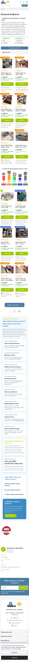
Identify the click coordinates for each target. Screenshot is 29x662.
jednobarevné (7, 384)
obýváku (13, 345)
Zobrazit (7, 84)
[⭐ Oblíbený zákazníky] (21, 196)
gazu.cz (15, 625)
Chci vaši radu (11, 515)
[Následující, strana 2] (14, 311)
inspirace (22, 34)
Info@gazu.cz (15, 618)
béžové (6, 395)
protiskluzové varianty (15, 359)
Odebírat (23, 587)
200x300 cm (10, 409)
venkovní (16, 347)
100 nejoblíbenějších (19, 420)
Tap (6, 71)
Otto (20, 241)
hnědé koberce (12, 395)
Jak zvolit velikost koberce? (13, 490)
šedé (20, 394)
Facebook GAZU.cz (15, 623)
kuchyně (10, 347)
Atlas (5, 420)
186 (19, 311)
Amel (20, 204)
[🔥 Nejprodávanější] (7, 63)
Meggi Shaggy (8, 144)
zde (20, 649)
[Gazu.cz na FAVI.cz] (6, 530)
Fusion (6, 204)
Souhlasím (14, 657)
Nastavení (14, 652)
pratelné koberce (18, 381)
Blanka (21, 144)
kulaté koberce (19, 32)
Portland (12, 370)
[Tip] (7, 196)
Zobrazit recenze (10, 551)
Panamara (7, 241)
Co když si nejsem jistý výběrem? (14, 494)
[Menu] (27, 2)
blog (10, 431)
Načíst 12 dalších (13, 305)
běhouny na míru (10, 32)
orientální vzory (16, 419)
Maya (6, 108)
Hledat (25, 5)
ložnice (17, 345)
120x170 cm (17, 407)
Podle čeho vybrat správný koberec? (12, 484)
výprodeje (12, 432)
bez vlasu (13, 382)
